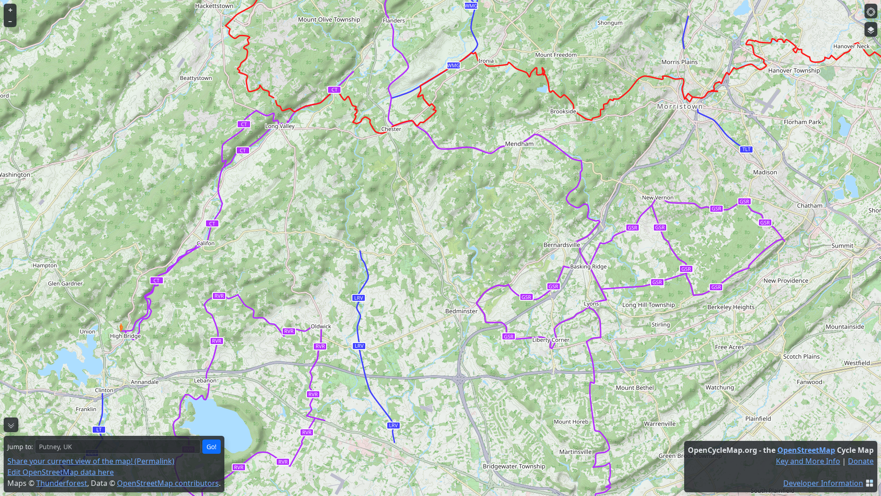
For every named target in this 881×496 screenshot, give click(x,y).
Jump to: (20, 446)
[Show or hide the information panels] (11, 424)
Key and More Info (808, 461)
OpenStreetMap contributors (168, 483)
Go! (211, 446)
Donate (861, 461)
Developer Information (823, 483)
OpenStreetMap (806, 450)
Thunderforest (61, 483)
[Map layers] (870, 29)
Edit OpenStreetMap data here (60, 472)
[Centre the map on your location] (870, 11)
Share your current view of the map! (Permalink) (90, 461)
